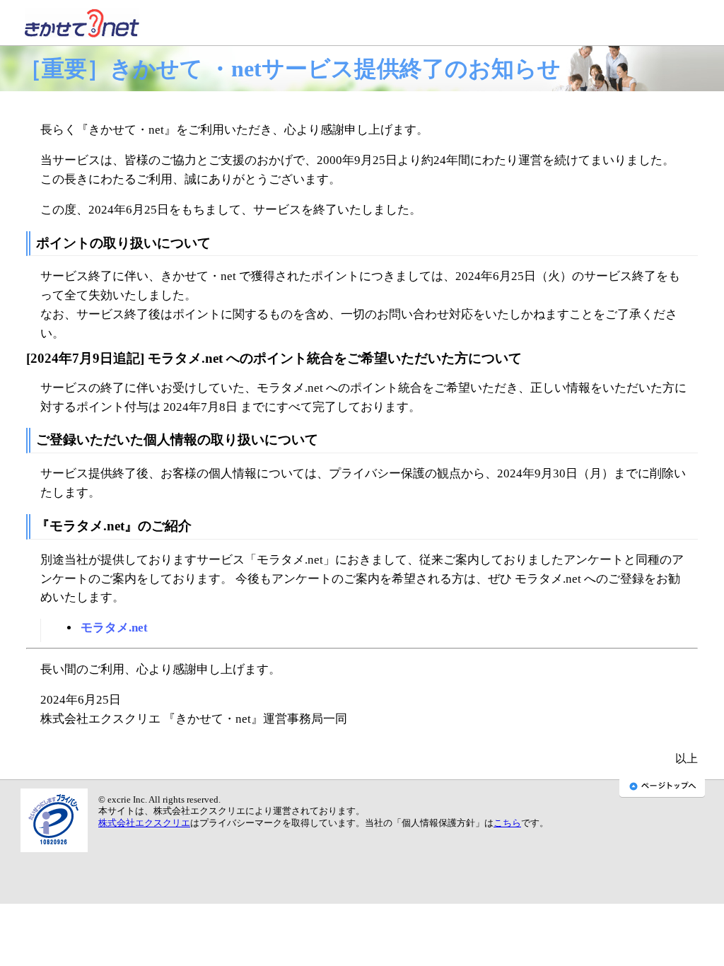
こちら (507, 823)
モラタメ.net (114, 627)
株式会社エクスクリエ (144, 823)
